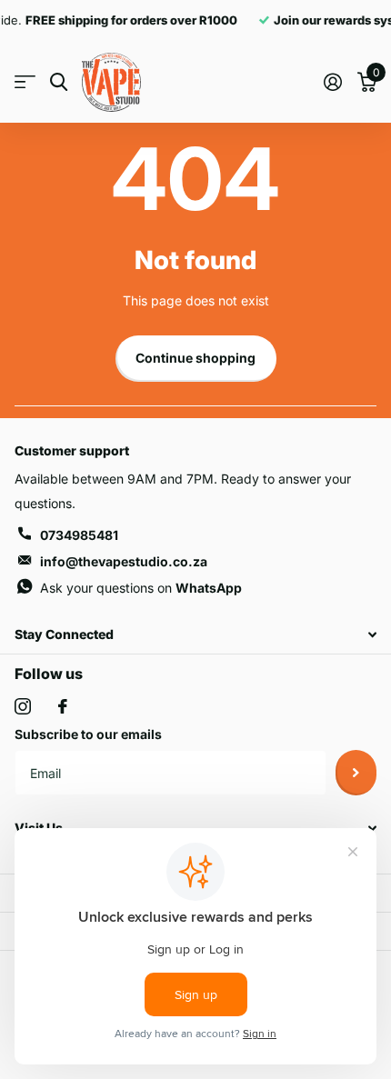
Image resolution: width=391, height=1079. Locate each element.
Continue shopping (195, 357)
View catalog (25, 82)
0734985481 (79, 535)
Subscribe (356, 772)
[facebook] (62, 706)
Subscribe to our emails (88, 734)
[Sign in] (332, 82)
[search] (58, 82)
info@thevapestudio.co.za (123, 561)
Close (195, 635)
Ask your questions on (141, 587)
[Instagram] (23, 706)
